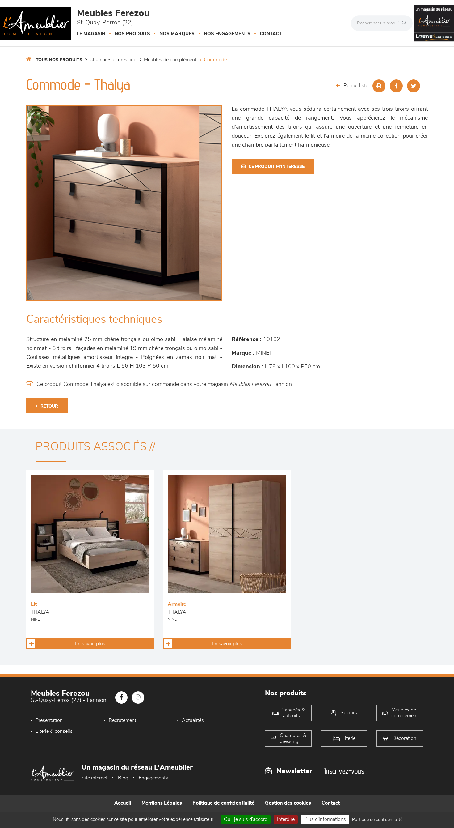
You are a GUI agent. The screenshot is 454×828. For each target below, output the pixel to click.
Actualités (193, 720)
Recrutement (122, 720)
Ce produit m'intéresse (277, 166)
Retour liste (355, 85)
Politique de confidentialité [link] (377, 819)
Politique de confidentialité (223, 802)
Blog (123, 777)
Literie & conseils (54, 731)
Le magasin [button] (91, 34)
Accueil (122, 802)
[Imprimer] (378, 85)
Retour (49, 406)
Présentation (49, 720)
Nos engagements (227, 34)
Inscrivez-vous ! (346, 770)
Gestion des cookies (288, 802)
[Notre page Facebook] (121, 697)
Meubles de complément (170, 59)
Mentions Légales (161, 802)
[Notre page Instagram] (138, 697)
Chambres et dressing (113, 59)
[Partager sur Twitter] (413, 85)
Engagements (153, 777)
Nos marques (177, 34)
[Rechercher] (406, 23)
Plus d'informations (325, 819)
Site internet (94, 777)
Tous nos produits (59, 60)
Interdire (286, 819)
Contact (271, 34)
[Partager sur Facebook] (396, 85)
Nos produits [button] (132, 34)
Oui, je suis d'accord (245, 819)
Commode (215, 59)
